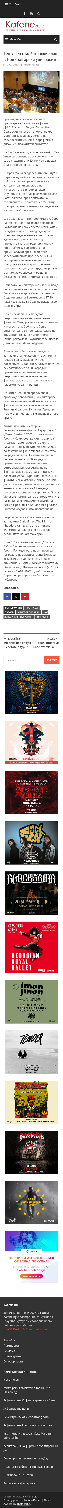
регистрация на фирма (19, 1446)
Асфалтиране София (17, 1400)
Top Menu (15, 4)
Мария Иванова (32, 64)
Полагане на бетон (16, 1467)
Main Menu (16, 39)
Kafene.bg (31, 1496)
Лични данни (13, 1356)
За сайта (9, 1340)
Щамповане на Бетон (18, 1475)
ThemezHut (23, 1503)
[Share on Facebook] (7, 596)
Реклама (9, 1351)
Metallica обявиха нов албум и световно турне (17, 643)
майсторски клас (28, 612)
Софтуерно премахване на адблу (26, 1458)
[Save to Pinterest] (25, 596)
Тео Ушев (42, 616)
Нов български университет (26, 614)
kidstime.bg (11, 1379)
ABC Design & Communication (27, 1329)
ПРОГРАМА (32, 607)
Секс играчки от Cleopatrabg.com (26, 1417)
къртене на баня (44, 1400)
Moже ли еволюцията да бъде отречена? (46, 643)
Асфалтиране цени (16, 1409)
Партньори (11, 1345)
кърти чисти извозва (37, 1425)
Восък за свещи (42, 1467)
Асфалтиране (12, 1425)
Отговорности (13, 1361)
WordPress (34, 1500)
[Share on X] (16, 596)
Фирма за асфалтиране (19, 1483)
